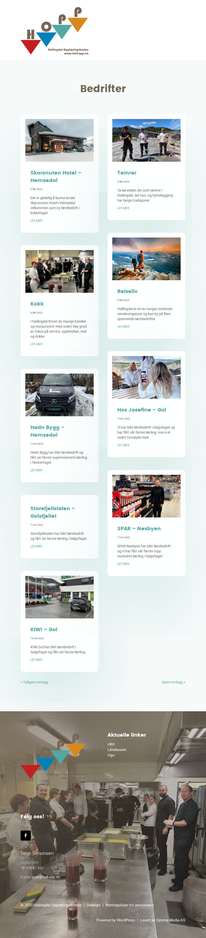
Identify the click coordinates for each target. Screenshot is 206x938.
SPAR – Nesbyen (139, 528)
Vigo (111, 755)
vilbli (111, 744)
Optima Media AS (170, 919)
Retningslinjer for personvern (130, 904)
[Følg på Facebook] (26, 836)
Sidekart (93, 904)
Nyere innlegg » (173, 682)
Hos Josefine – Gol (141, 410)
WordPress (126, 919)
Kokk (37, 304)
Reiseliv (127, 291)
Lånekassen (117, 749)
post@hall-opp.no (46, 876)
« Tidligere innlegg (34, 682)
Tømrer (126, 172)
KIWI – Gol (43, 629)
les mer (36, 220)
